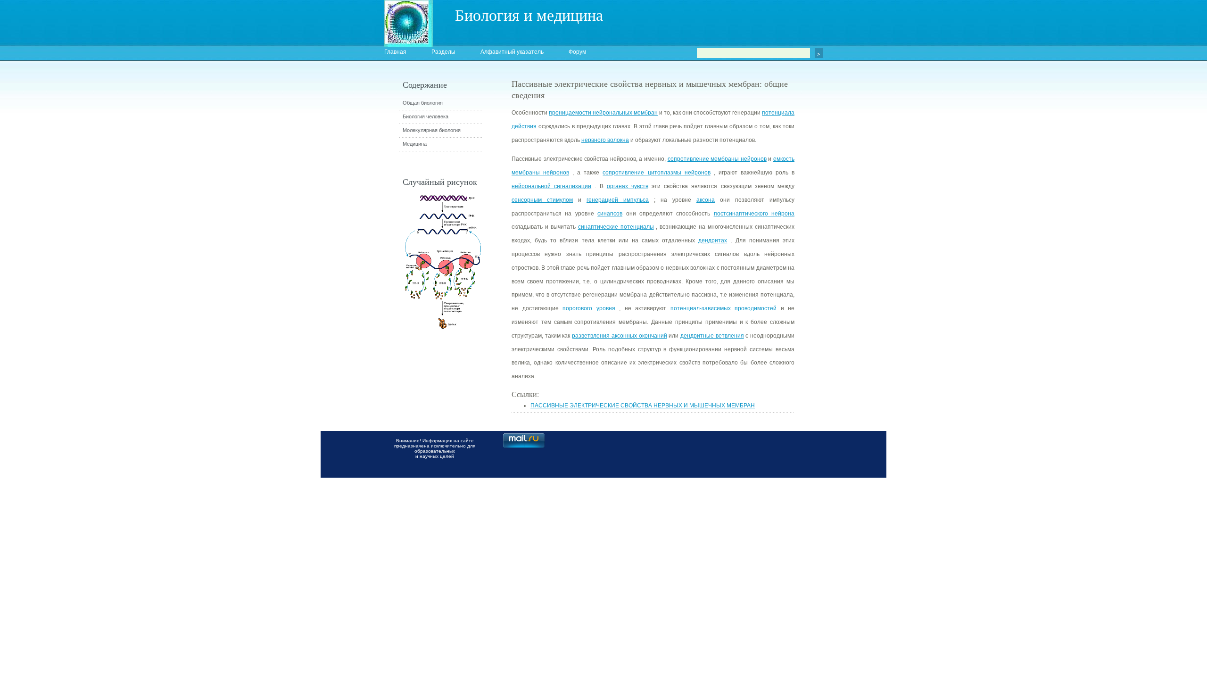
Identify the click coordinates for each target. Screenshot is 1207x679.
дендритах (712, 240)
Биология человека (425, 116)
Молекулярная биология (432, 130)
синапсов (609, 213)
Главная (395, 52)
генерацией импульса (618, 200)
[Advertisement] (846, 247)
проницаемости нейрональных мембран (603, 112)
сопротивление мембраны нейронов (717, 159)
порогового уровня (588, 308)
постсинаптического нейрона (754, 213)
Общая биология (423, 103)
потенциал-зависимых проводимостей (723, 308)
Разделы (443, 52)
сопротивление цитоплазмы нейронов (656, 172)
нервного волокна (605, 140)
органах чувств (627, 186)
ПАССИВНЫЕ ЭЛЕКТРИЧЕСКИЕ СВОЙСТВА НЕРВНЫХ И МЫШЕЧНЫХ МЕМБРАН (642, 405)
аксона (705, 200)
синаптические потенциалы (616, 227)
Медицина (415, 144)
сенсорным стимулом (542, 200)
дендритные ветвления (712, 335)
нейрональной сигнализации (551, 186)
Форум (577, 52)
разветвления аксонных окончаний (619, 335)
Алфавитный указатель (512, 52)
